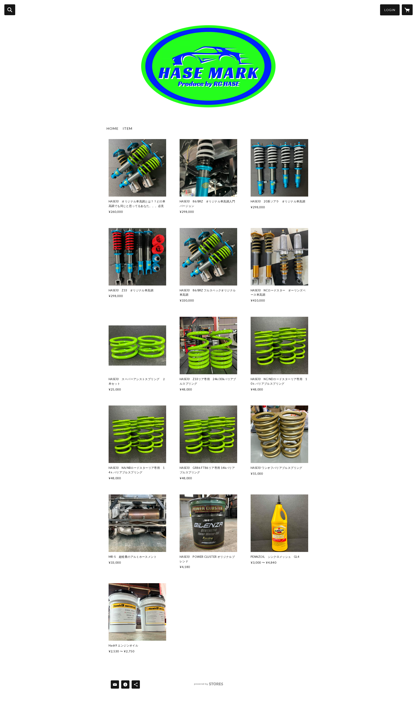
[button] (390, 9)
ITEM (127, 128)
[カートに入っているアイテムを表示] (407, 9)
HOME (112, 128)
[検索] (9, 9)
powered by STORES (209, 685)
